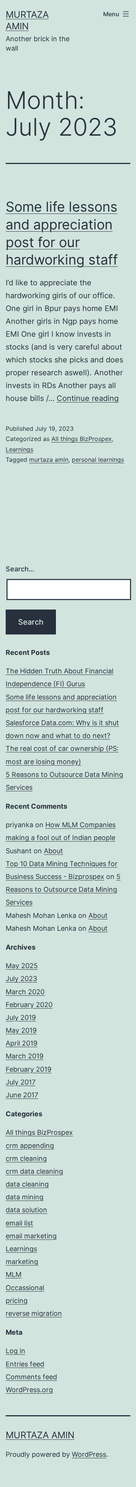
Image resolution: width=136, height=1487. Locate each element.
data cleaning (27, 1184)
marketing (22, 1262)
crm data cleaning (34, 1171)
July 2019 (21, 1017)
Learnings (19, 449)
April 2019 (21, 1043)
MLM (14, 1274)
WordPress (89, 1454)
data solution (26, 1210)
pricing (17, 1300)
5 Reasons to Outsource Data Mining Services (63, 889)
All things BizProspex (81, 439)
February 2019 (28, 1069)
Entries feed (25, 1364)
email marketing (31, 1236)
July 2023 (21, 979)
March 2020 (25, 992)
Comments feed (31, 1377)
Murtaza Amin (40, 1435)
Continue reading (88, 398)
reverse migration (34, 1313)
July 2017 (21, 1082)
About (53, 851)
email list (19, 1223)
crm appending (30, 1146)
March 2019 (24, 1056)
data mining (24, 1197)
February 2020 (29, 1005)
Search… (20, 569)
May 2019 (21, 1030)
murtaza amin (48, 459)
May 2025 (22, 966)
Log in (15, 1351)
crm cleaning (26, 1158)
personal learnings (98, 459)
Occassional (25, 1288)
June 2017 (22, 1095)
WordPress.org (29, 1390)
